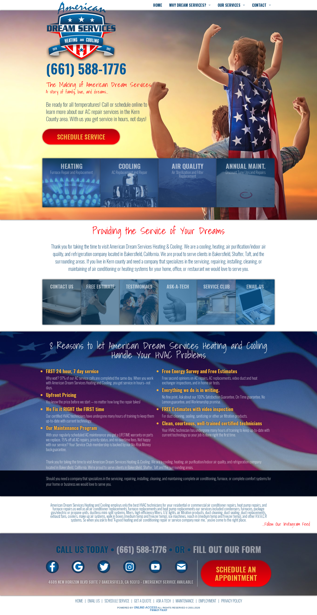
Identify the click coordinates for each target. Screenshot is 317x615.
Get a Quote (142, 601)
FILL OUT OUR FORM (227, 549)
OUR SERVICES (229, 5)
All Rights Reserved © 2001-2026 (179, 607)
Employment (207, 601)
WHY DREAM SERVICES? (187, 5)
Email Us (94, 601)
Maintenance (185, 601)
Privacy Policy (231, 601)
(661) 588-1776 (86, 68)
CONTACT (259, 5)
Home (79, 601)
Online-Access (145, 607)
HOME (157, 5)
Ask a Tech (163, 601)
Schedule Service (116, 601)
